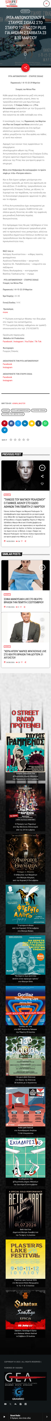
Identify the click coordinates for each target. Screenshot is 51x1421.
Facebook (7, 341)
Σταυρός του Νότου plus (13, 414)
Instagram (18, 341)
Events (25, 11)
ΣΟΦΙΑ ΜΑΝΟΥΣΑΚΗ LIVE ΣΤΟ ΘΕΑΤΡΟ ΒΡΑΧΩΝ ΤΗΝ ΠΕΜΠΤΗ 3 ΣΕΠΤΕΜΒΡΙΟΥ (24, 600)
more (5, 312)
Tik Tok (38, 341)
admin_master (18, 403)
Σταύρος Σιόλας (39, 410)
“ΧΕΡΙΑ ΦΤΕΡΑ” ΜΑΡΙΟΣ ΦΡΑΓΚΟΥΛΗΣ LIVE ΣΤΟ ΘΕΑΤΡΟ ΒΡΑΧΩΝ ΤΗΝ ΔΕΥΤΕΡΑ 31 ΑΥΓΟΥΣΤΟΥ (25, 654)
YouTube (29, 341)
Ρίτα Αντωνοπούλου (20, 410)
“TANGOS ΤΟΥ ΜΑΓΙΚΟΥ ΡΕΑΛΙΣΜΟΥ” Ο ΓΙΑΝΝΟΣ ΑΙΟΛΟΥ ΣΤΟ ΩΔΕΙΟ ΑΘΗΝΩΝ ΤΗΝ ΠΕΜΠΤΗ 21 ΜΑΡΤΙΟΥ (24, 503)
